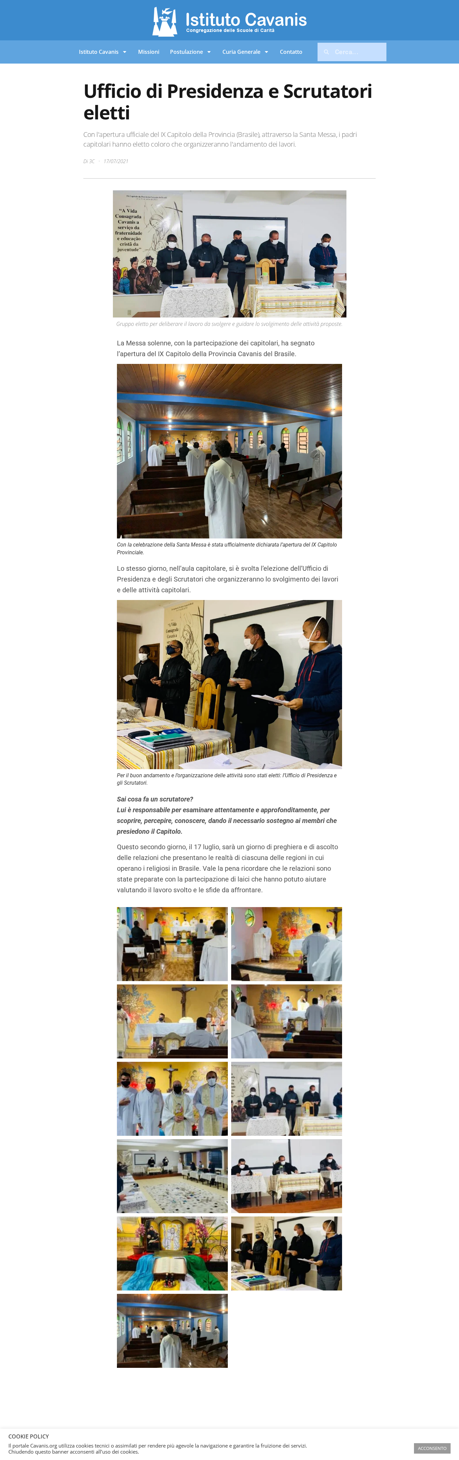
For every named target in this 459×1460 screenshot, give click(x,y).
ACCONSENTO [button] (432, 1448)
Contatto (291, 51)
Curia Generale (241, 51)
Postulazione (186, 51)
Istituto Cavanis (99, 51)
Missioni (148, 51)
